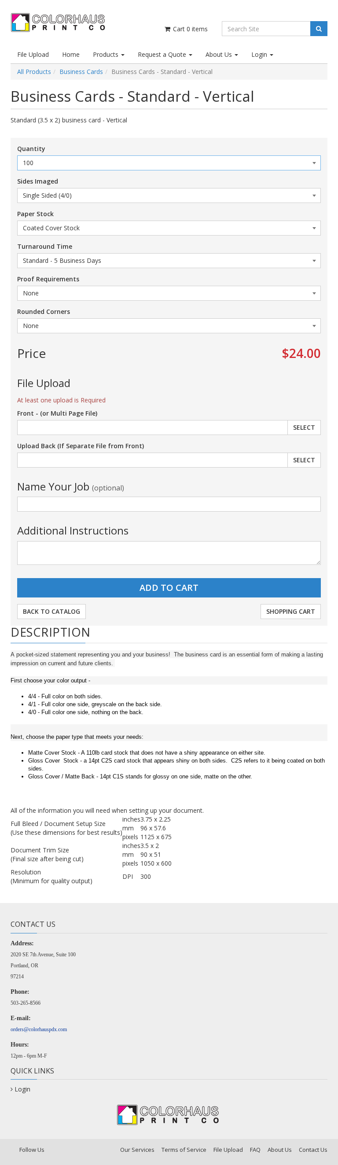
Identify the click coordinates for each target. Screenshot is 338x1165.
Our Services (137, 1150)
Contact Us (313, 1150)
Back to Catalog (51, 611)
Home (71, 54)
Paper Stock (35, 214)
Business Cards (81, 71)
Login (260, 54)
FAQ (255, 1150)
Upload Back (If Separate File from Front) (80, 446)
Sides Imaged (37, 181)
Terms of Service (184, 1150)
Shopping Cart (290, 611)
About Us (220, 54)
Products (106, 54)
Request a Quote (163, 54)
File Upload (33, 54)
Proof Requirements (48, 279)
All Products (34, 71)
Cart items (189, 29)
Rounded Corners (43, 311)
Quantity (31, 148)
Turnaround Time (44, 246)
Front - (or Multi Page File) (57, 413)
